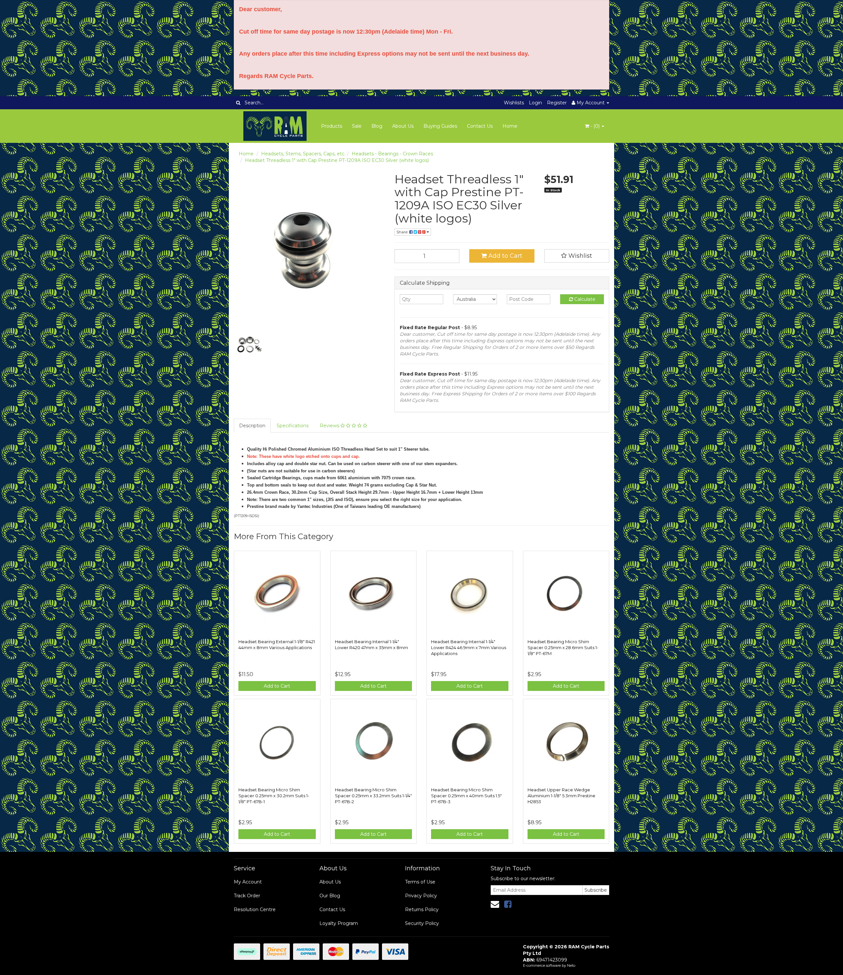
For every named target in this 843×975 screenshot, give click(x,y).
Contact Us (480, 126)
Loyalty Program (338, 923)
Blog (376, 126)
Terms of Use (420, 882)
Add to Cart (504, 255)
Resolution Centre (255, 909)
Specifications (293, 426)
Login (535, 103)
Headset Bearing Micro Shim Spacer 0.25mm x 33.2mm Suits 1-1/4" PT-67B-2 (373, 795)
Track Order (247, 896)
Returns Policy (422, 909)
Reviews (330, 426)
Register (557, 103)
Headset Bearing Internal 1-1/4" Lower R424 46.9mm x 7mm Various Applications (468, 647)
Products (331, 126)
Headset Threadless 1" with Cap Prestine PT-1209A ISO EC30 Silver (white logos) (337, 160)
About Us (403, 126)
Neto (571, 965)
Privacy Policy (421, 896)
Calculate (584, 299)
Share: (402, 231)
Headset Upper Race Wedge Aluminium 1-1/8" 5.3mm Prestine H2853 (561, 795)
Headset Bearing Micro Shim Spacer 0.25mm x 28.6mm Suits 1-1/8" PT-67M (563, 647)
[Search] (238, 103)
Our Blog (329, 896)
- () (595, 126)
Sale (357, 126)
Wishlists (514, 103)
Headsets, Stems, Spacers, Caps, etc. (303, 154)
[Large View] (249, 345)
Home (510, 126)
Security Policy (422, 923)
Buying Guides (440, 126)
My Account (248, 882)
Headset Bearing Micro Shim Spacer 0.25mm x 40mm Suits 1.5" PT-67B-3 (466, 795)
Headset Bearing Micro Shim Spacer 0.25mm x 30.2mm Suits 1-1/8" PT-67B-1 (273, 795)
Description (252, 426)
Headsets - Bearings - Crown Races (392, 154)
